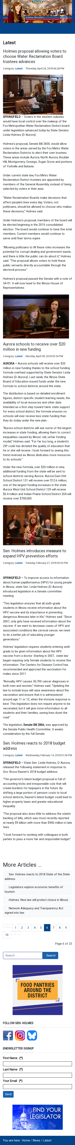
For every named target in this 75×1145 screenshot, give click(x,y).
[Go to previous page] (10, 925)
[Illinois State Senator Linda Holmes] (37, 11)
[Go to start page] (5, 925)
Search (51, 955)
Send (8, 1094)
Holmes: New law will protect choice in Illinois (38, 900)
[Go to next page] (13, 933)
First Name (10, 1058)
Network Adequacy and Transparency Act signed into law (34, 910)
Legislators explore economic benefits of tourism (34, 889)
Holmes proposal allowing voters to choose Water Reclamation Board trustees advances (34, 56)
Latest (19, 68)
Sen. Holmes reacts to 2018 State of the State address (37, 876)
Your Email (10, 1081)
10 (6, 935)
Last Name (10, 1069)
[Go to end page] (17, 933)
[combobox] (23, 955)
